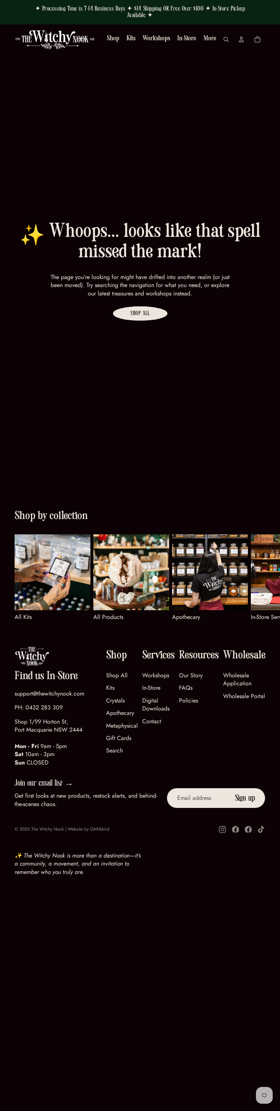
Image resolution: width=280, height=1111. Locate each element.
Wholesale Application (237, 679)
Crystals (115, 700)
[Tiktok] (261, 829)
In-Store (151, 688)
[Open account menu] (241, 39)
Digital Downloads (156, 704)
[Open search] (226, 39)
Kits (110, 688)
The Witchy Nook (47, 829)
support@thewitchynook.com (49, 693)
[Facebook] (235, 829)
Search (114, 750)
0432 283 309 (44, 707)
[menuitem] (210, 40)
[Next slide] (256, 578)
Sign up (245, 798)
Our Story (191, 675)
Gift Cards (118, 738)
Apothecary (120, 713)
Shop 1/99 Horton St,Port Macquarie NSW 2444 (48, 725)
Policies (188, 700)
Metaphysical (122, 725)
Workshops (155, 675)
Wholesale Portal (244, 696)
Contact (151, 721)
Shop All (140, 313)
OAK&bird (99, 829)
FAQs (185, 688)
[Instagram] (222, 829)
